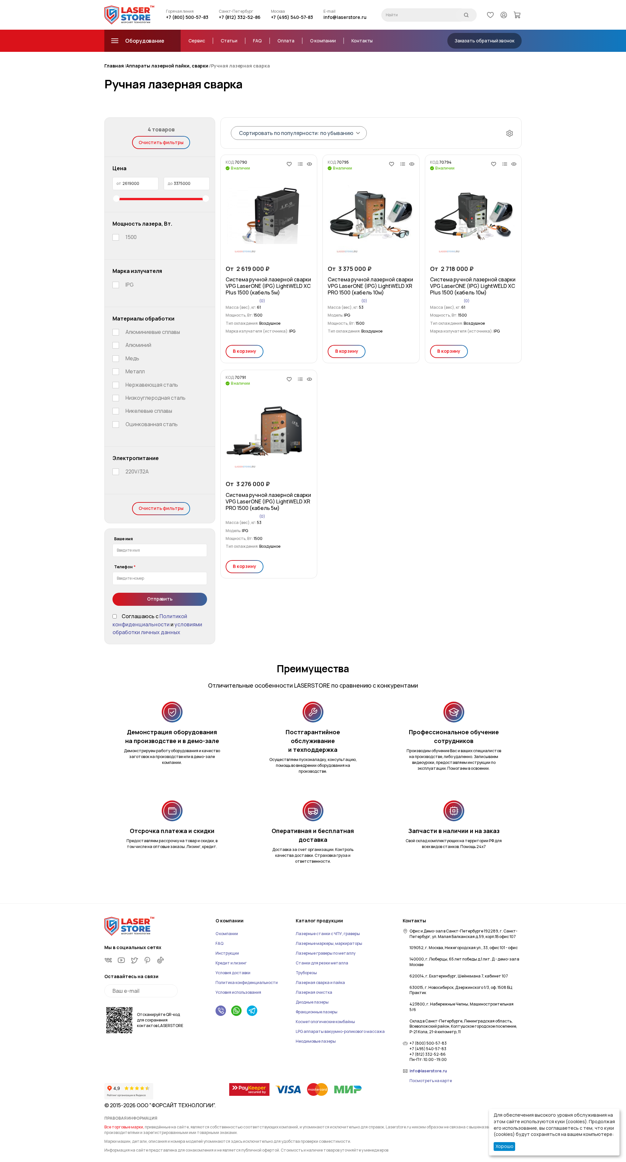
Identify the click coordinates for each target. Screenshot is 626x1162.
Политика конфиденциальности (247, 982)
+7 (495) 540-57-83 (292, 17)
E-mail (329, 11)
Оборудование (144, 40)
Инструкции (227, 953)
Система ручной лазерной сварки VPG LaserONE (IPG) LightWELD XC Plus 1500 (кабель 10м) (472, 286)
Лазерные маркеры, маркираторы (329, 943)
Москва (278, 11)
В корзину (244, 351)
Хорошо (505, 1146)
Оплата (285, 40)
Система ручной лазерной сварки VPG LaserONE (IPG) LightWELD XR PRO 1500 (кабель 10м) (370, 286)
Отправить (159, 599)
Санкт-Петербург (236, 11)
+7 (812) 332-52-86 (240, 17)
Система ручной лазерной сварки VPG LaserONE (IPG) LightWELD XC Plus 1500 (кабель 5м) (268, 286)
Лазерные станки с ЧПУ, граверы (328, 933)
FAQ (257, 40)
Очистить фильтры (161, 142)
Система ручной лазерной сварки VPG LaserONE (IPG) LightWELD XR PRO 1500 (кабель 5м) (268, 501)
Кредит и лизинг (231, 963)
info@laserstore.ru (344, 17)
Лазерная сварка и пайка (320, 982)
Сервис (196, 40)
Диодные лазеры (312, 1002)
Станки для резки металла (322, 963)
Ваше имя (123, 539)
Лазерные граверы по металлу (325, 953)
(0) (262, 301)
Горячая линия (180, 11)
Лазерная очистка (314, 992)
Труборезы (306, 973)
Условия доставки (233, 973)
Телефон (123, 567)
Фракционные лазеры (316, 1012)
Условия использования (238, 992)
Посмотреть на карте (431, 1080)
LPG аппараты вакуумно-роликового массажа (340, 1031)
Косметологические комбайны (325, 1021)
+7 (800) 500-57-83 (187, 17)
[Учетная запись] (504, 14)
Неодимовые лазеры (316, 1041)
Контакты (362, 40)
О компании (323, 40)
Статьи (229, 40)
